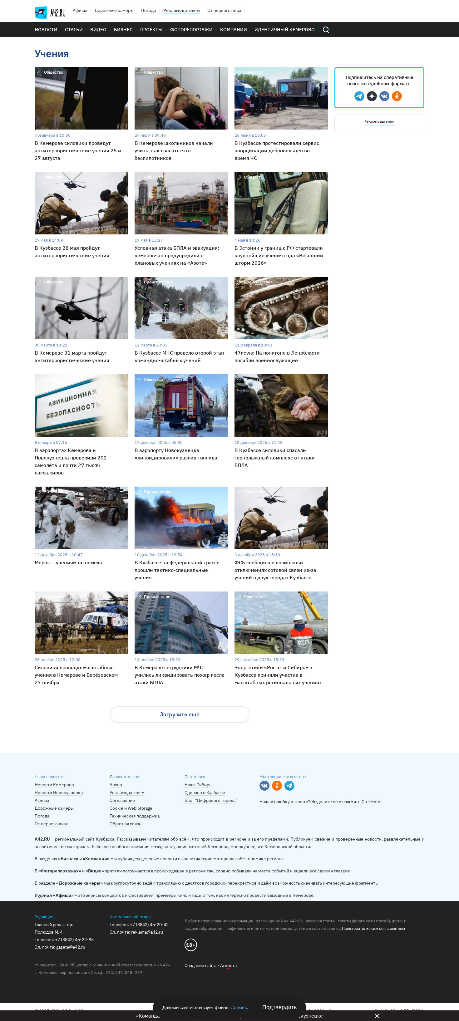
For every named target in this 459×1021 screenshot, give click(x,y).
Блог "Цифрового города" (211, 800)
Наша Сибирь (198, 785)
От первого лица (224, 10)
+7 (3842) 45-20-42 (149, 924)
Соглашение (122, 800)
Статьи (74, 29)
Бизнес (123, 29)
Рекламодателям (181, 10)
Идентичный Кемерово (284, 29)
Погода (148, 10)
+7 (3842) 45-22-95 (74, 939)
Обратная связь (125, 824)
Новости (46, 29)
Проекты (151, 29)
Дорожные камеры (114, 10)
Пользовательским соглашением (373, 928)
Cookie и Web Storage (131, 808)
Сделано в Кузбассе (205, 792)
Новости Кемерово (54, 785)
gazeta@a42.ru (70, 947)
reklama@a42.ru (147, 932)
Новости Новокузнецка (59, 792)
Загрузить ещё (180, 714)
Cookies (238, 1007)
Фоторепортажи (191, 29)
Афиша (80, 10)
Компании (233, 29)
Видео (98, 29)
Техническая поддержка (135, 816)
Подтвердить (279, 1007)
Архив (116, 785)
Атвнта (228, 965)
